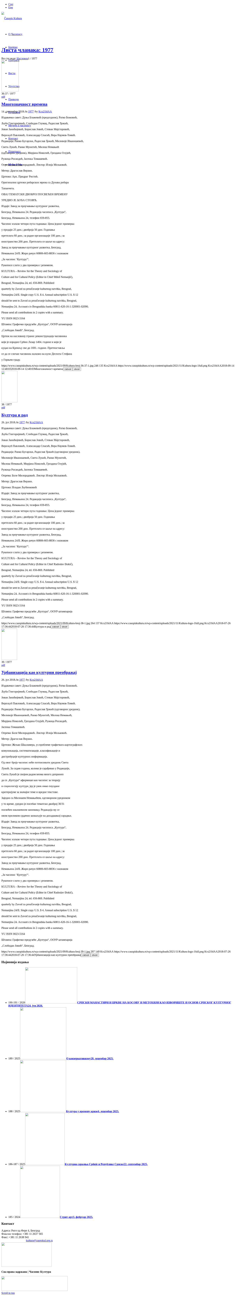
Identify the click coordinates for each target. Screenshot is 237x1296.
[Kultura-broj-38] (9, 401)
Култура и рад (14, 415)
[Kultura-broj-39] (9, 658)
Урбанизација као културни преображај (39, 672)
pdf (3, 96)
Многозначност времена (24, 104)
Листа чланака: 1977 (27, 50)
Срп (10, 4)
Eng (10, 7)
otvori (77, 369)
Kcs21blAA (45, 111)
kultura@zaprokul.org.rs (39, 1240)
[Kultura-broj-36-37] (10, 90)
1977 (31, 111)
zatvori (68, 369)
